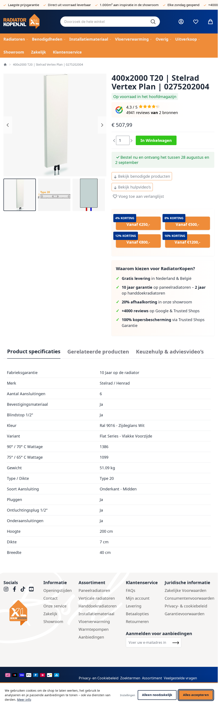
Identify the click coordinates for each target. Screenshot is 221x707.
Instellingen (127, 695)
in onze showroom (157, 301)
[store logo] (28, 21)
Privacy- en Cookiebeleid (98, 678)
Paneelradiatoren (94, 590)
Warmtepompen (94, 629)
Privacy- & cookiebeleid (186, 606)
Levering (133, 606)
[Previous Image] (7, 125)
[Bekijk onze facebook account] (14, 589)
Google (162, 310)
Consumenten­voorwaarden (189, 598)
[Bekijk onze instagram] (6, 589)
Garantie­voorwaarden (184, 613)
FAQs (130, 590)
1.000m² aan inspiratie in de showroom (129, 5)
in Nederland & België (156, 278)
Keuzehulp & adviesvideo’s (170, 351)
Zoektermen (130, 678)
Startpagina (5, 64)
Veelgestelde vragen (180, 678)
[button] (19, 195)
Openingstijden (57, 590)
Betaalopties (137, 613)
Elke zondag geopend (183, 5)
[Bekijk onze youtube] (31, 589)
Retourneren (137, 621)
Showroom (53, 621)
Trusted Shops (187, 310)
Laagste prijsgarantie (23, 5)
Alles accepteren (196, 695)
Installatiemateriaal (96, 613)
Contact (50, 598)
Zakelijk (50, 613)
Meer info (24, 699)
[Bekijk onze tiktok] (22, 589)
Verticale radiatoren (97, 598)
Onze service (54, 606)
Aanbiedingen (91, 637)
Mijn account (138, 598)
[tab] (33, 351)
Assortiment (152, 678)
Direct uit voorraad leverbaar (69, 5)
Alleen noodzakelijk (157, 695)
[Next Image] (102, 125)
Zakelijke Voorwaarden (185, 590)
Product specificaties (33, 351)
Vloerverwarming (94, 621)
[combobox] (110, 21)
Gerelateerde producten (98, 351)
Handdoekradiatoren (98, 606)
